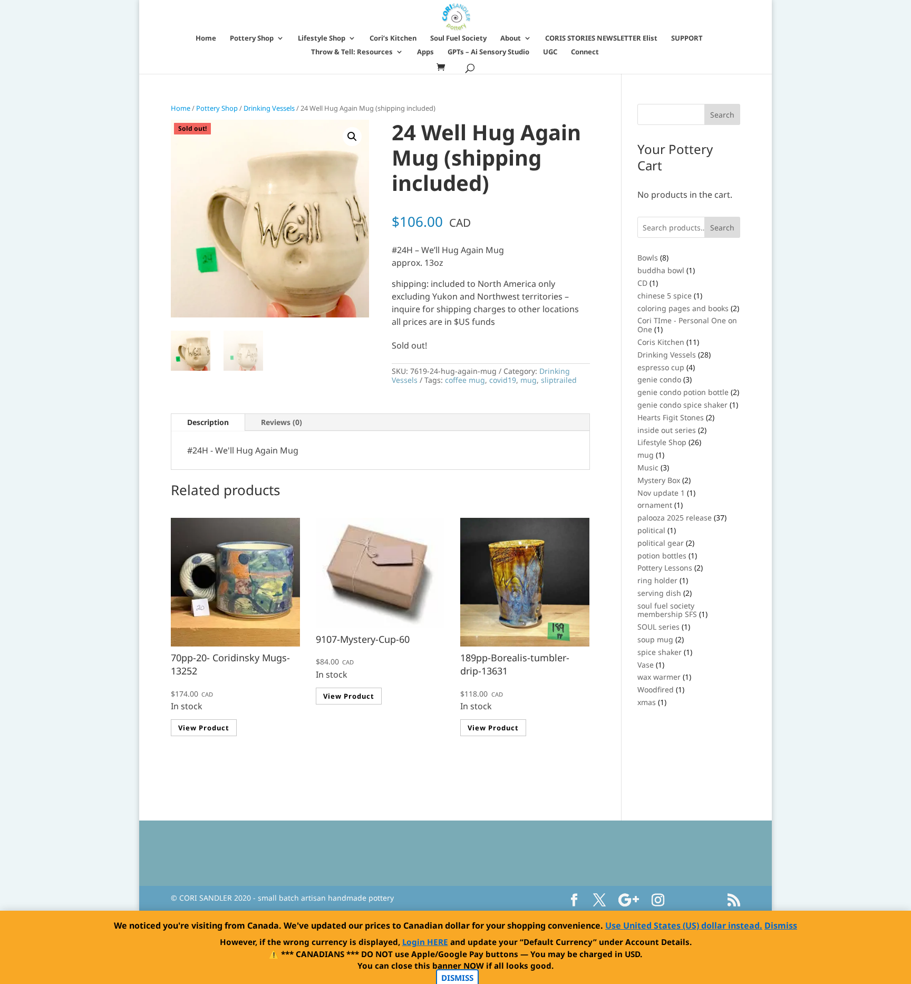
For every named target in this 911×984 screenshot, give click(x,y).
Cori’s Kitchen (393, 38)
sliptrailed (559, 380)
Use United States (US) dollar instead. (683, 925)
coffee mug (465, 380)
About (510, 38)
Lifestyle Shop (321, 38)
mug (528, 380)
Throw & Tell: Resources (352, 52)
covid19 (502, 380)
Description (208, 422)
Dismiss (780, 925)
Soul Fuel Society (458, 38)
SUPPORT (687, 38)
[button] (352, 136)
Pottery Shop (252, 38)
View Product (203, 727)
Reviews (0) (281, 422)
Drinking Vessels (269, 108)
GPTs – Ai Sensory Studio (488, 52)
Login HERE (425, 942)
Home (206, 38)
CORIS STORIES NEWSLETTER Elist (601, 38)
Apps (425, 52)
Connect (585, 52)
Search (722, 228)
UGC (550, 52)
